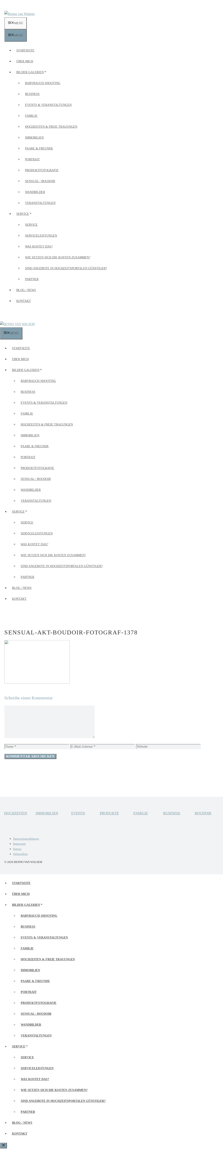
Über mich (24, 61)
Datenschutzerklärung (26, 838)
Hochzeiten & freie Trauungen (51, 126)
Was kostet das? (38, 246)
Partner (32, 279)
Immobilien (34, 137)
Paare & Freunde (39, 148)
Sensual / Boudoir (40, 181)
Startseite (25, 50)
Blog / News (26, 290)
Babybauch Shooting (42, 83)
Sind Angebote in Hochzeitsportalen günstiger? (66, 268)
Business (32, 94)
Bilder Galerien (30, 72)
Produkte (109, 813)
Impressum (19, 843)
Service (22, 213)
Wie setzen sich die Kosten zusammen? (57, 257)
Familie (31, 115)
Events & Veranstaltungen (48, 105)
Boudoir (203, 813)
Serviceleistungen (41, 235)
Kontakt (23, 301)
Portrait (32, 159)
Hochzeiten (15, 813)
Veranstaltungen (40, 203)
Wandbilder (35, 192)
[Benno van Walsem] (17, 324)
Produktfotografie (42, 170)
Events (78, 813)
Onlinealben (20, 854)
